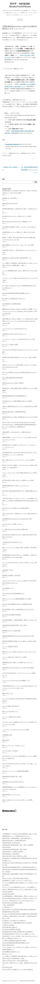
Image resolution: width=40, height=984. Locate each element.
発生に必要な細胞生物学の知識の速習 (12, 377)
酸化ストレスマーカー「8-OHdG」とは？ (13, 745)
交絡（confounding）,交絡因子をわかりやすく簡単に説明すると (19, 513)
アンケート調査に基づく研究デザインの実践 (14, 657)
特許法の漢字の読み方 (8, 945)
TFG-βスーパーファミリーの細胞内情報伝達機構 (15, 771)
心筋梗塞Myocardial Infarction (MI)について (14, 334)
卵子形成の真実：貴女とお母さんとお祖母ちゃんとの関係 (18, 480)
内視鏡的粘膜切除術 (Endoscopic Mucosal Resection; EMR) (18, 636)
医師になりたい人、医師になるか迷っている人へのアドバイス (19, 652)
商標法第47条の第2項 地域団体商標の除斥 (14, 412)
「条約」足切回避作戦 (8, 905)
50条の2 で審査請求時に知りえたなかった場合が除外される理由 (19, 406)
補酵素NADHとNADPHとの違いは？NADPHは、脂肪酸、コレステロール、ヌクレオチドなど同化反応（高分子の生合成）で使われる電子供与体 (19, 311)
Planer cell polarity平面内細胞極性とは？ (13, 593)
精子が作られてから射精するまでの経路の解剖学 (15, 508)
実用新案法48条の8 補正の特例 (10, 911)
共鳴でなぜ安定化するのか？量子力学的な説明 (15, 960)
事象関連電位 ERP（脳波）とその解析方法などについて (17, 662)
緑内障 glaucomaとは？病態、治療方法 (13, 383)
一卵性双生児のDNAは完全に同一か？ (12, 542)
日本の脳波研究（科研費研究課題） (12, 304)
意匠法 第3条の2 (6, 847)
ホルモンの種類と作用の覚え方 (10, 706)
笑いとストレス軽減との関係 (10, 344)
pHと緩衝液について (8, 588)
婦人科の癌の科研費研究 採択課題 (11, 614)
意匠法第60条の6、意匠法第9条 (10, 854)
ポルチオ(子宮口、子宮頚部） (10, 751)
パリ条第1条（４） (7, 907)
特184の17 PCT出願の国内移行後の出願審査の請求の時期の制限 (19, 914)
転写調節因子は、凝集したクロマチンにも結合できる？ (17, 880)
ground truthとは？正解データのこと (12, 524)
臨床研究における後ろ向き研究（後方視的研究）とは (16, 258)
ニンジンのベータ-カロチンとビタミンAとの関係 (15, 729)
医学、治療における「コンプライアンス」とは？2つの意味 (18, 460)
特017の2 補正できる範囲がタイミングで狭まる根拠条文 (17, 969)
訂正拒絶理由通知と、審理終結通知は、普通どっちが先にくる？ (19, 620)
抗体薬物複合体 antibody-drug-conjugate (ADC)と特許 (17, 519)
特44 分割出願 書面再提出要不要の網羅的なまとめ (15, 293)
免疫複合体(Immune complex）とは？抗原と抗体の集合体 (18, 667)
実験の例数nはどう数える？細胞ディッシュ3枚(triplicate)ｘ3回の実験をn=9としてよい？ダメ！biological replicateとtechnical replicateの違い (20, 321)
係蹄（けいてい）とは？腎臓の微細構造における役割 (16, 599)
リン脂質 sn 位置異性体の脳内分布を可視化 (14, 940)
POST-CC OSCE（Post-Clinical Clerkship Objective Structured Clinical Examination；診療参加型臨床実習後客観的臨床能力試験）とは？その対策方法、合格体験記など (19, 424)
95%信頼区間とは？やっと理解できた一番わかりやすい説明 (18, 232)
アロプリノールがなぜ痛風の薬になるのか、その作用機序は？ (19, 887)
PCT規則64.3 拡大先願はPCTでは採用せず (14, 920)
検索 (3, 179)
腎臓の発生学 (5, 740)
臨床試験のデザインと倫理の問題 (11, 630)
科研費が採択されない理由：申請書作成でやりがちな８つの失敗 (19, 417)
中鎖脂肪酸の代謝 (7, 735)
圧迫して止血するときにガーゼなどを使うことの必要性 (17, 800)
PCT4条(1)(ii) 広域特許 (8, 925)
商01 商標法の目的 (7, 967)
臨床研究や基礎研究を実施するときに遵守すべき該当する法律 (19, 641)
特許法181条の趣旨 (7, 891)
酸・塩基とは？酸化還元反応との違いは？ (13, 298)
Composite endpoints (12, 144)
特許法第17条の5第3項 (8, 894)
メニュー (20, 19)
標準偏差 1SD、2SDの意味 (10, 198)
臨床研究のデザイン (14, 153)
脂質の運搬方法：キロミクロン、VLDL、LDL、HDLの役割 (18, 245)
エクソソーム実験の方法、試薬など (12, 717)
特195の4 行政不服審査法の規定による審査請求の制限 (17, 604)
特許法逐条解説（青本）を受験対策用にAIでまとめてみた (18, 609)
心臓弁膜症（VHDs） (8, 570)
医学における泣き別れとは (10, 711)
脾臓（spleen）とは (7, 693)
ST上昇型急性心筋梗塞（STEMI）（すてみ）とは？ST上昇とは (19, 227)
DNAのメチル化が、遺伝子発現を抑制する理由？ (15, 878)
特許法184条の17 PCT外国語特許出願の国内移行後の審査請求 (19, 909)
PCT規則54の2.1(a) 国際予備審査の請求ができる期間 (17, 401)
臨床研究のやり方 (26, 153)
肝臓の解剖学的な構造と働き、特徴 (12, 776)
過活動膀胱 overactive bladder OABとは (13, 782)
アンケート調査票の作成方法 (10, 646)
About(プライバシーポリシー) (9, 980)
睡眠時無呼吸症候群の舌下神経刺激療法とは (14, 396)
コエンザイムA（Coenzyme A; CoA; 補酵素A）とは (16, 680)
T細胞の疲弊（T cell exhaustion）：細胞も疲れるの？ (16, 432)
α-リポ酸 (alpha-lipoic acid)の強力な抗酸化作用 (15, 529)
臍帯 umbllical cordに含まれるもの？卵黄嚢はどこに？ (17, 221)
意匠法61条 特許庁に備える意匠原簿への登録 (14, 856)
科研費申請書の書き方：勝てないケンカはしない (15, 485)
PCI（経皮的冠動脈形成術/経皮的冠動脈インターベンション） (29, 169)
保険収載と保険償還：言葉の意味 (11, 575)
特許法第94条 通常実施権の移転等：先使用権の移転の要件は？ (19, 867)
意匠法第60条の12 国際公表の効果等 (12, 851)
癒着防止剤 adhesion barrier (10, 203)
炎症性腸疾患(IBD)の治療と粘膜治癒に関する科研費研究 (17, 931)
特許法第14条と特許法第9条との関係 (12, 903)
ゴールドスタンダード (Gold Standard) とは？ (14, 328)
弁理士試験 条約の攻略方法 (9, 927)
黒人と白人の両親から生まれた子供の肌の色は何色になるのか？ (19, 372)
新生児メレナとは (7, 954)
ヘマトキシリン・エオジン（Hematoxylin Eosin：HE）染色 (18, 339)
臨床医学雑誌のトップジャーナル (11, 794)
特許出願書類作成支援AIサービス (11, 951)
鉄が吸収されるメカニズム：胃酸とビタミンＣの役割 (16, 216)
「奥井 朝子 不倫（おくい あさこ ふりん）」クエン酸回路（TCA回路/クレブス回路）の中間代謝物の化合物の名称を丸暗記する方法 (20, 501)
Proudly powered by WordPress (27, 980)
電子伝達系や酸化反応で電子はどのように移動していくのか (18, 934)
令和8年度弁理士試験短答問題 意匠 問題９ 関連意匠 (17, 845)
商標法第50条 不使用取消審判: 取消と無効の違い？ (17, 838)
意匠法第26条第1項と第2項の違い (11, 843)
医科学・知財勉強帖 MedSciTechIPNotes (20, 5)
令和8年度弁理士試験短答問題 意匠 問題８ (14, 625)
